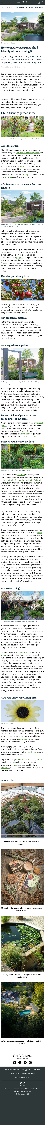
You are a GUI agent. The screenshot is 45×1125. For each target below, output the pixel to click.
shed (5, 295)
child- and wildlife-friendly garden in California (21, 512)
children (21, 506)
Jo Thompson (22, 684)
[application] (22, 112)
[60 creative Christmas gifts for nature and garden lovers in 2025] (22, 909)
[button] (22, 114)
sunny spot (23, 771)
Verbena (8, 209)
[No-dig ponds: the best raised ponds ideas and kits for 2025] (22, 975)
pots (16, 797)
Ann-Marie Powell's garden (27, 184)
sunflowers (33, 784)
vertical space (30, 468)
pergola (19, 289)
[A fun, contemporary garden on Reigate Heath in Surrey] (22, 1042)
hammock (21, 198)
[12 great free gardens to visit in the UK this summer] (22, 842)
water (3, 687)
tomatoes (5, 799)
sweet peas (27, 206)
